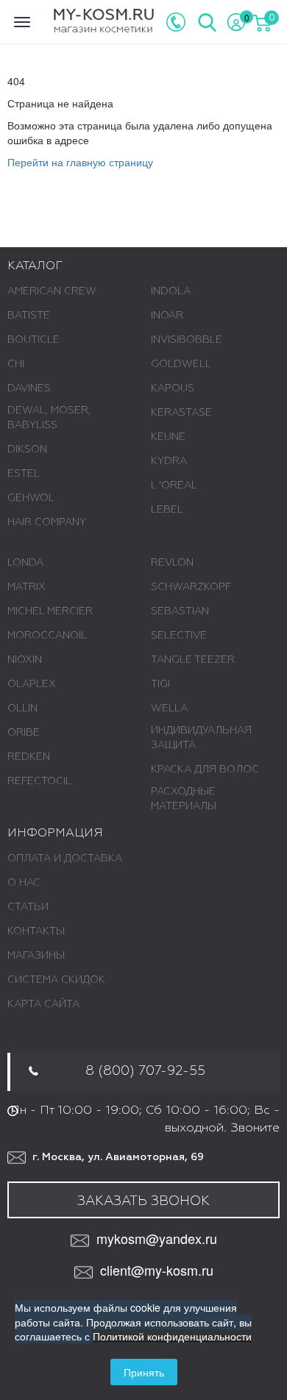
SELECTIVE (179, 635)
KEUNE (168, 437)
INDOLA (171, 291)
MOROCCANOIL (47, 635)
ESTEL (23, 474)
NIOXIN (24, 660)
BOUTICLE (33, 340)
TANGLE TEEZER (193, 660)
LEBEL (167, 510)
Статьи (28, 907)
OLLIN (22, 708)
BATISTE (28, 315)
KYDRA (169, 461)
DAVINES (29, 388)
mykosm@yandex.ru (156, 1238)
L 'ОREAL (174, 485)
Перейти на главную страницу (80, 161)
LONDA (25, 563)
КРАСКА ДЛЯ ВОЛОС (205, 769)
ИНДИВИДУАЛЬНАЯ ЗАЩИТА (201, 737)
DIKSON (27, 449)
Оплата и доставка (64, 858)
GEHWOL (30, 498)
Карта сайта (43, 1004)
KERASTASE (181, 413)
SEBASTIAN (180, 611)
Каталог (35, 266)
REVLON (172, 563)
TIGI (160, 684)
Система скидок (56, 980)
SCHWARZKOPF (191, 587)
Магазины (36, 955)
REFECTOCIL (39, 781)
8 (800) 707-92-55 (145, 1071)
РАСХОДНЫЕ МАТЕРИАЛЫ (183, 798)
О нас (23, 883)
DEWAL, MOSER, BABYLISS (49, 417)
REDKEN (28, 757)
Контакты (36, 931)
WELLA (169, 708)
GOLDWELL (181, 364)
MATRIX (26, 587)
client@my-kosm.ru (156, 1270)
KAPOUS (172, 388)
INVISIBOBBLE (186, 340)
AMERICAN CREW (51, 291)
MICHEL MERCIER (50, 611)
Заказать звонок (143, 1201)
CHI (15, 364)
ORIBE (23, 733)
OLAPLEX (31, 684)
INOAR (167, 315)
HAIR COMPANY (46, 522)
